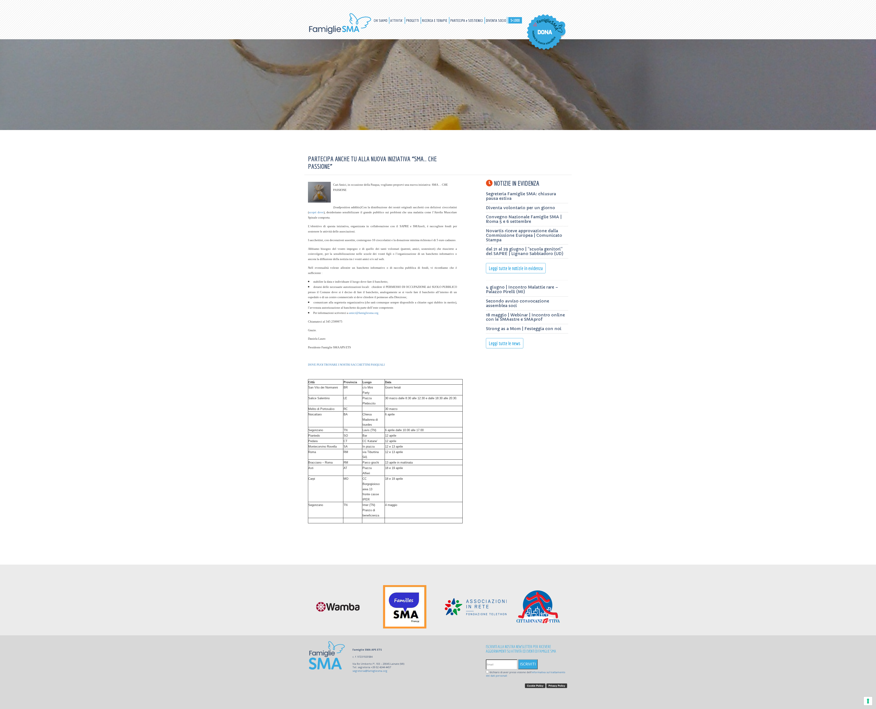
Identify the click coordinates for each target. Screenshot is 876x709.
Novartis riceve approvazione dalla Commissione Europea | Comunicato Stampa (524, 235)
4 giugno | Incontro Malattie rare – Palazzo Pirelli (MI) (522, 289)
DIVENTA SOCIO (496, 20)
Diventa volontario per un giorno (520, 207)
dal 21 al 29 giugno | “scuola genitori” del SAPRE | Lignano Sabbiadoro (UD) (524, 251)
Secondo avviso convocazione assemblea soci (517, 303)
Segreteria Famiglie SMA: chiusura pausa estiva (521, 196)
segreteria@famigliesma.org (369, 671)
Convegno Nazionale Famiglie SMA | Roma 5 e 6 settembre (524, 219)
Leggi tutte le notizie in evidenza (516, 268)
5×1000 (515, 20)
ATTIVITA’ (397, 20)
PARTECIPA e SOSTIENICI (467, 20)
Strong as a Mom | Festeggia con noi (523, 328)
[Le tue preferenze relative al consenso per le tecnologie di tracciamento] (868, 701)
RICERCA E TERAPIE (435, 20)
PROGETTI (413, 20)
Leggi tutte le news (504, 343)
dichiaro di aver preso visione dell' (525, 674)
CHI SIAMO (381, 20)
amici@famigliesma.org (363, 313)
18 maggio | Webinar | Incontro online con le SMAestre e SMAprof (525, 317)
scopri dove (316, 212)
